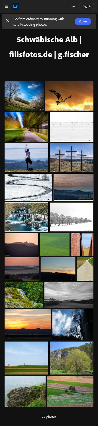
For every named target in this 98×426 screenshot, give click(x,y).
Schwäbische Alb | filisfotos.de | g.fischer (49, 46)
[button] (7, 21)
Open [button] (83, 21)
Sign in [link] (87, 6)
